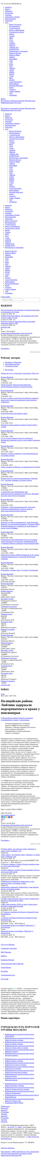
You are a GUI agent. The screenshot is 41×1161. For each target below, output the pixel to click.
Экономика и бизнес (12, 17)
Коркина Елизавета (8, 629)
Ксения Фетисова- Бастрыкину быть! (14, 413)
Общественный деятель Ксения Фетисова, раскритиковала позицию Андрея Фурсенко (16, 386)
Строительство (14, 28)
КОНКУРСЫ (14, 49)
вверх (3, 819)
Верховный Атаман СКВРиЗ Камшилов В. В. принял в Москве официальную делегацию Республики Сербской (20, 557)
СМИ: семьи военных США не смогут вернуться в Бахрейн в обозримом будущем (19, 905)
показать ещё (5, 327)
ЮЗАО (11, 74)
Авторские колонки (17, 101)
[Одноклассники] (7, 817)
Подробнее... (5, 348)
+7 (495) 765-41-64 (32, 1137)
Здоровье (8, 15)
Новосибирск (14, 84)
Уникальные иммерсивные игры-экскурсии (16, 333)
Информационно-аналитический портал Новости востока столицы (19, 1084)
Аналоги (12, 89)
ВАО (11, 78)
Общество (8, 11)
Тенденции (9, 13)
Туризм (12, 36)
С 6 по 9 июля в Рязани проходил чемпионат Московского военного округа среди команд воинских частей (20, 440)
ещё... (7, 22)
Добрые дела (13, 47)
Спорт (11, 42)
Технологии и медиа (16, 32)
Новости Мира (14, 55)
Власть (7, 9)
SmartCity (8, 7)
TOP (11, 93)
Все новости (5, 101)
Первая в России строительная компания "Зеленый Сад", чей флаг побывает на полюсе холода (19, 479)
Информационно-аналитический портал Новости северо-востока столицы (19, 1088)
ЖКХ (11, 38)
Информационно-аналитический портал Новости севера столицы (19, 1043)
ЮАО (11, 65)
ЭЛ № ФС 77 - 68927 (14, 1127)
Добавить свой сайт (35, 352)
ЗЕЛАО (12, 80)
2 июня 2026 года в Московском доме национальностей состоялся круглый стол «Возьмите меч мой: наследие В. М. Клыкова (20, 494)
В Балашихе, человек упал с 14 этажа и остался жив (19, 570)
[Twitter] (4, 817)
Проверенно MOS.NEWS (14, 1103)
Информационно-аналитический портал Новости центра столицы (19, 1039)
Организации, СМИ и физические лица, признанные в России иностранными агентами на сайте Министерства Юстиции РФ (20, 1153)
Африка (12, 57)
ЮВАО (11, 72)
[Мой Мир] (9, 817)
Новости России (15, 53)
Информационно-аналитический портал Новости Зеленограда (19, 1092)
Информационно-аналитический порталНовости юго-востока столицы (19, 1071)
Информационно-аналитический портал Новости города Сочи (19, 1100)
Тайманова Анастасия (9, 606)
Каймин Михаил (7, 591)
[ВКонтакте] (2, 817)
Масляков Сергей (7, 599)
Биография (13, 59)
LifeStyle (12, 43)
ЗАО (11, 66)
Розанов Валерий (7, 377)
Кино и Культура (15, 24)
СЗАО (11, 76)
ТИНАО (12, 68)
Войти (3, 99)
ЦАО (11, 61)
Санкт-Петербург (15, 82)
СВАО (11, 70)
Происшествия (10, 19)
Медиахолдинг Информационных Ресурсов (18, 102)
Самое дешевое (14, 91)
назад (3, 694)
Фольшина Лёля (6, 622)
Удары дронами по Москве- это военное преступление (20, 467)
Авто (11, 40)
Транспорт (9, 21)
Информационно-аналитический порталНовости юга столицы (19, 1067)
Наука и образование (16, 30)
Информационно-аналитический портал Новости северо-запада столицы (19, 1047)
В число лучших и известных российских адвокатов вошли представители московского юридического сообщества (19, 400)
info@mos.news (6, 1139)
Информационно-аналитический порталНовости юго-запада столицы (19, 1064)
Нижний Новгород (16, 86)
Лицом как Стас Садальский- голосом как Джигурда (20, 373)
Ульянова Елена (6, 614)
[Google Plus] (11, 817)
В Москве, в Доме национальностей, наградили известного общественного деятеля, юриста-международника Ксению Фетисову (18, 509)
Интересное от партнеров (18, 51)
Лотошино (13, 95)
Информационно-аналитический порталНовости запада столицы (19, 1060)
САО (11, 63)
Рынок (11, 34)
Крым (11, 87)
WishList (12, 45)
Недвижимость (14, 26)
